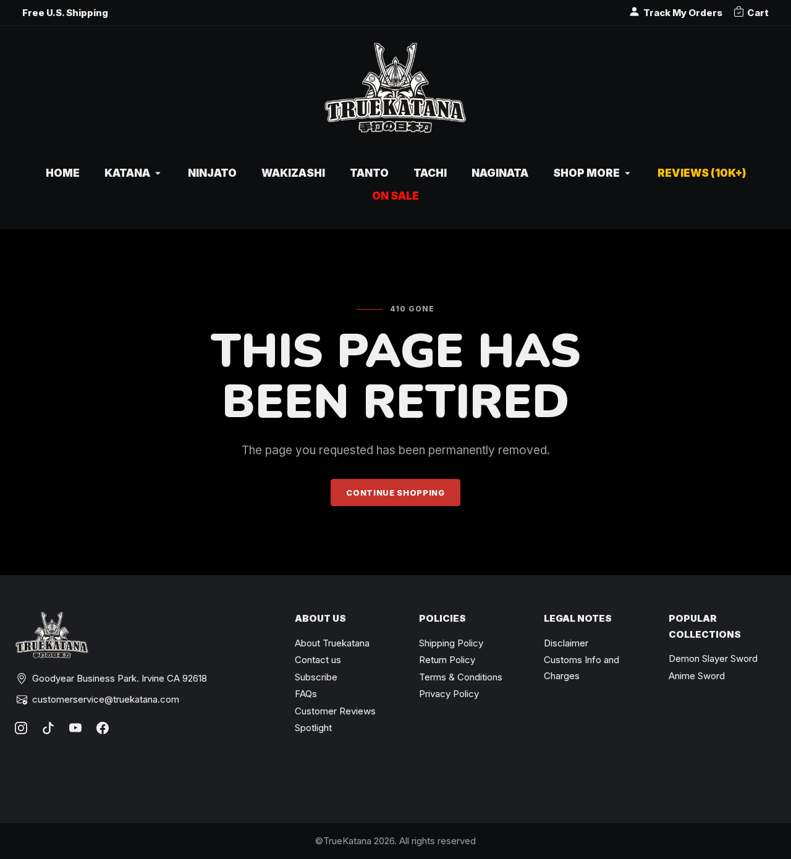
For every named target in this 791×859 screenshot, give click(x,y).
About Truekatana (332, 643)
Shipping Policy (451, 643)
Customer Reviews (335, 711)
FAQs (306, 694)
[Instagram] (21, 728)
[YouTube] (75, 728)
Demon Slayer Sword (713, 658)
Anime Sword (697, 676)
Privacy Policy (449, 694)
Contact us (318, 660)
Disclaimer (566, 643)
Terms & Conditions (460, 677)
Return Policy (447, 660)
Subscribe (316, 677)
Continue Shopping (395, 492)
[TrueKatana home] (395, 94)
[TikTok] (48, 728)
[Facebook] (102, 728)
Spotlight (313, 728)
